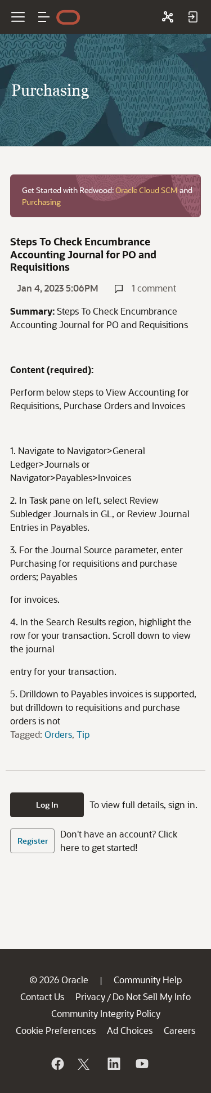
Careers (179, 1030)
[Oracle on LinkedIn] (113, 1063)
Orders (58, 734)
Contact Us (42, 996)
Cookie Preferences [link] (56, 1030)
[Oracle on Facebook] (57, 1063)
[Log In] (192, 17)
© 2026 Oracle (58, 980)
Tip (83, 734)
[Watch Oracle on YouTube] (141, 1063)
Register (32, 840)
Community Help (148, 980)
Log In (47, 804)
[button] (44, 17)
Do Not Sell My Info (152, 996)
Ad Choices (129, 1030)
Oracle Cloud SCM (146, 190)
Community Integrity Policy (105, 1013)
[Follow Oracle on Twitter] (85, 1063)
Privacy (90, 996)
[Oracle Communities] (167, 17)
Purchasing (41, 201)
